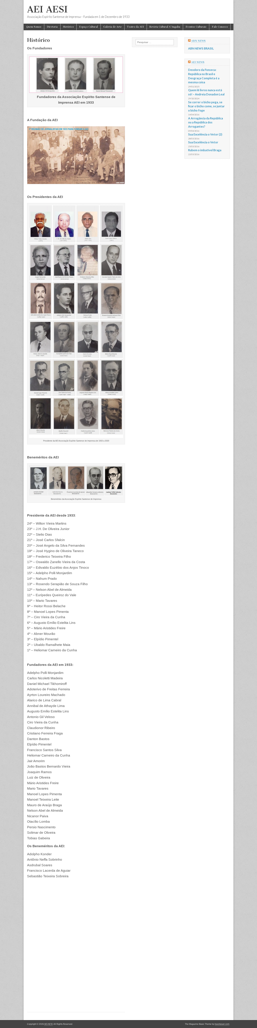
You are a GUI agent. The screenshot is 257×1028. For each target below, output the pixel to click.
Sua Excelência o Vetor (203, 142)
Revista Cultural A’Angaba (164, 26)
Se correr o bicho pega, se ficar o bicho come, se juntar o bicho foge (206, 106)
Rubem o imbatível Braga (204, 150)
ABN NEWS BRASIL (201, 48)
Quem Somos (33, 26)
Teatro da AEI (135, 26)
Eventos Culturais (196, 26)
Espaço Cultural (88, 26)
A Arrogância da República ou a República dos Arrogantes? (205, 122)
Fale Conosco (220, 26)
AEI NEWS (197, 62)
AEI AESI (47, 9)
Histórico (68, 26)
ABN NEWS (198, 40)
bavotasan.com (222, 1024)
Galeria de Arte (112, 26)
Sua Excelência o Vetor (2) (205, 134)
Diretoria (52, 26)
